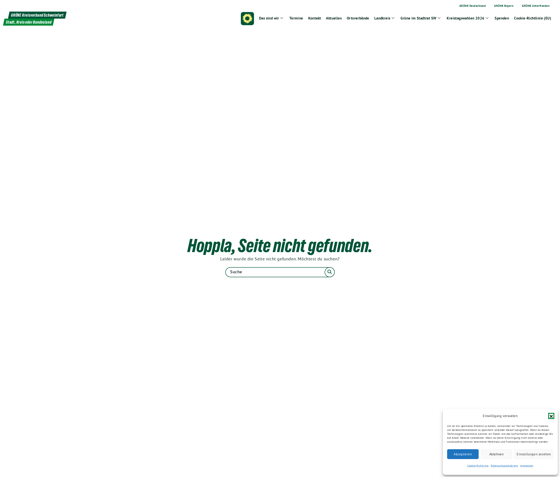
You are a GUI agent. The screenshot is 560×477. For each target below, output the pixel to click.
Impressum (526, 465)
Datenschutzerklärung (504, 465)
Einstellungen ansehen (534, 454)
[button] (551, 416)
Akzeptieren (463, 454)
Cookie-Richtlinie (477, 465)
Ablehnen (496, 454)
